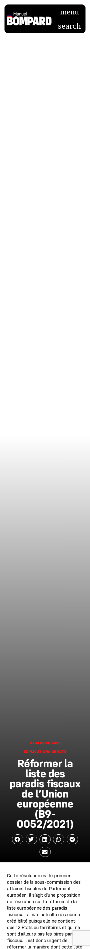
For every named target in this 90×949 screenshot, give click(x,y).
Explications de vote (45, 752)
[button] (69, 12)
